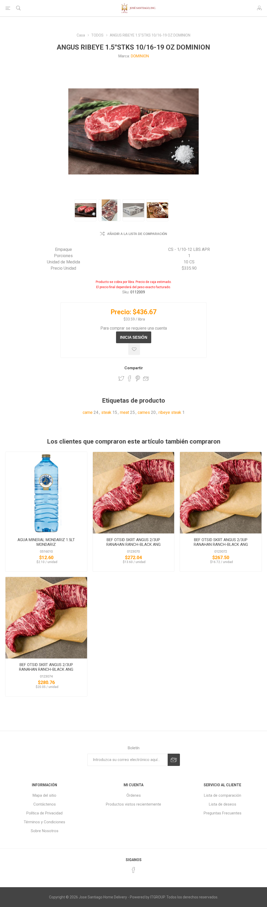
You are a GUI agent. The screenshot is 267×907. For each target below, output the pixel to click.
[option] (86, 210)
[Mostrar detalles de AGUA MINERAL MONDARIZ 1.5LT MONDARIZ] (46, 493)
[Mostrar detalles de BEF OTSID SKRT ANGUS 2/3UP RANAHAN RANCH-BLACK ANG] (133, 493)
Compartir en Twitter (121, 378)
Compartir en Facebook (129, 378)
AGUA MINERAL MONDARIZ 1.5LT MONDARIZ (46, 542)
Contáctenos (44, 804)
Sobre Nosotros (44, 831)
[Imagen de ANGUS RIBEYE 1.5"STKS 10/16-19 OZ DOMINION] (85, 210)
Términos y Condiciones (44, 822)
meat (124, 412)
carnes (144, 412)
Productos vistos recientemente (133, 804)
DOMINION (140, 56)
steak (106, 412)
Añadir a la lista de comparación (137, 234)
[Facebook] (133, 870)
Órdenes (133, 795)
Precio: (121, 312)
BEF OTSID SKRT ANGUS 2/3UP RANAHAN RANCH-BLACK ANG (133, 542)
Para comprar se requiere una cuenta (133, 328)
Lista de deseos (222, 804)
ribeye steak (170, 412)
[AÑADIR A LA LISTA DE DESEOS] (134, 349)
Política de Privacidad (44, 813)
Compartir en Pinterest (138, 378)
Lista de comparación (222, 795)
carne (88, 412)
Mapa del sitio (44, 795)
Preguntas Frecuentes (222, 813)
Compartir (133, 368)
